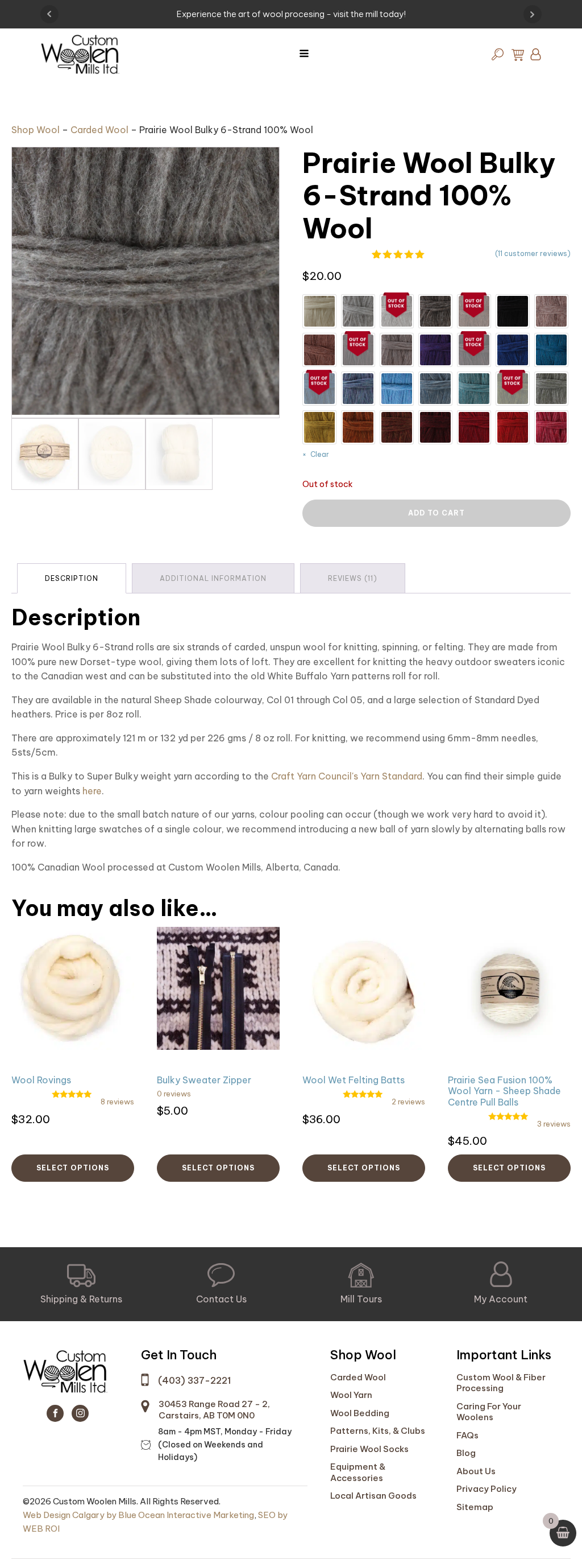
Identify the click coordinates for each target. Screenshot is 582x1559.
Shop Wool (35, 129)
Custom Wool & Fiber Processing (501, 1383)
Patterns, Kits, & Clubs (377, 1430)
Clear (319, 454)
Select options (72, 1168)
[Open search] (497, 54)
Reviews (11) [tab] (352, 578)
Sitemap (474, 1507)
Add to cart (436, 513)
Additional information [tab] (213, 578)
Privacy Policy (486, 1488)
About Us (476, 1471)
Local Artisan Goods (373, 1495)
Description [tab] (71, 578)
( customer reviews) (533, 253)
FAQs (467, 1435)
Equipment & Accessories (357, 1472)
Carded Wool (99, 129)
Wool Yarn (351, 1394)
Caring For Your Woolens (488, 1412)
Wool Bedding (359, 1413)
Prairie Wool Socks (369, 1448)
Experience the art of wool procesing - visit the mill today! (291, 14)
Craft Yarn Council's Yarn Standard (345, 776)
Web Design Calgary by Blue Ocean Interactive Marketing (138, 1514)
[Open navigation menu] (304, 54)
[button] (81, 1284)
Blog (466, 1452)
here (92, 791)
